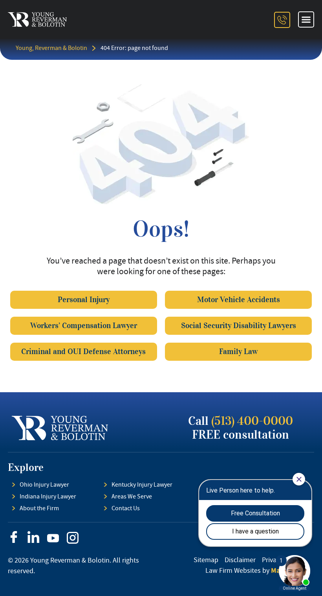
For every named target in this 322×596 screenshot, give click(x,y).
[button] (306, 19)
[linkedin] (33, 537)
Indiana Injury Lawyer (48, 496)
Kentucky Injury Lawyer (142, 485)
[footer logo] (60, 428)
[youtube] (53, 538)
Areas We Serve (132, 496)
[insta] (73, 538)
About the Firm (39, 508)
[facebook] (14, 537)
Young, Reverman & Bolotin (51, 48)
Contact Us (126, 508)
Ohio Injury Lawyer (44, 485)
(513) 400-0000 (252, 420)
